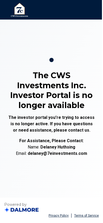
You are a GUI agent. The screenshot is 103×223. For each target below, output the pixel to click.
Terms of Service (86, 215)
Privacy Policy (59, 215)
